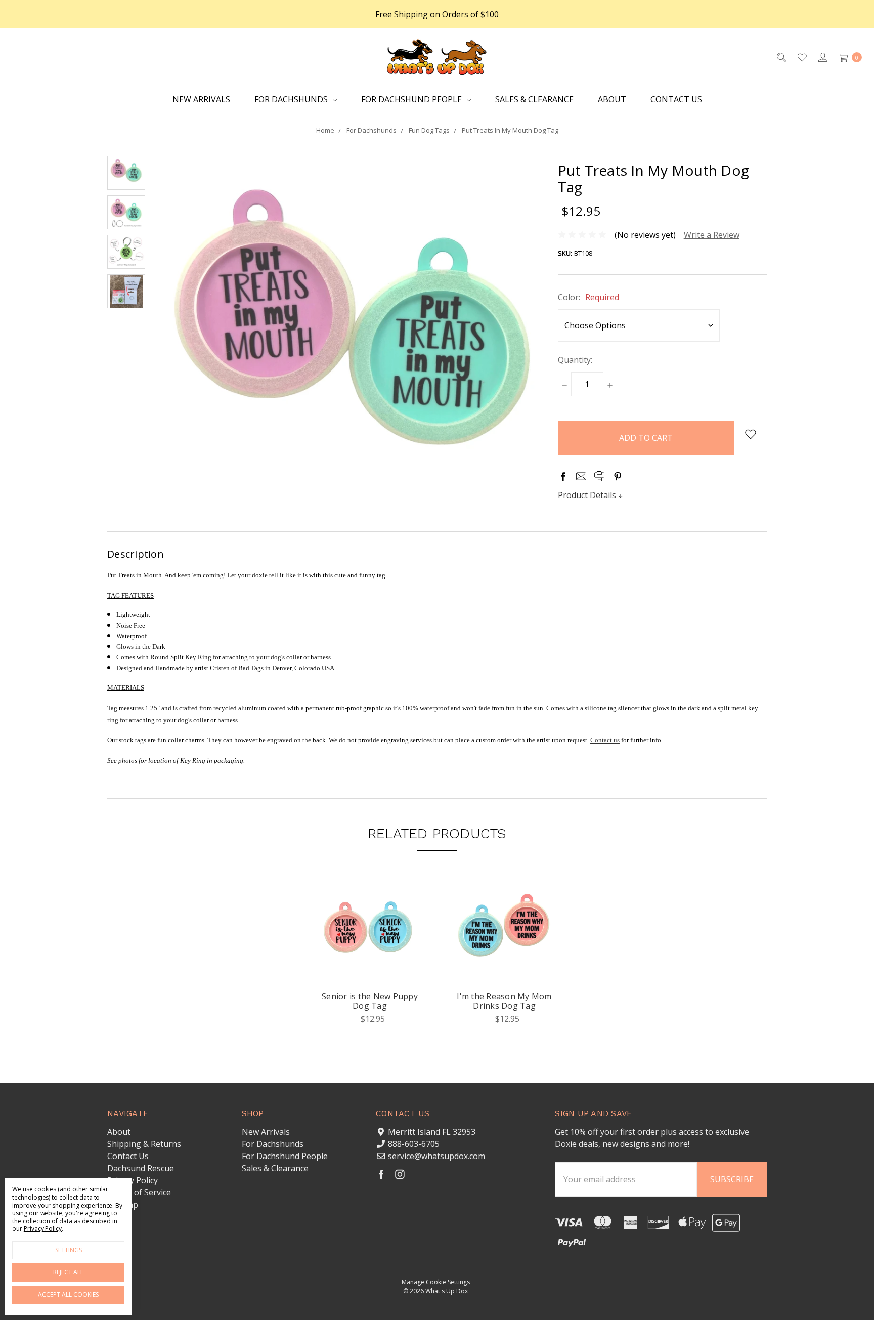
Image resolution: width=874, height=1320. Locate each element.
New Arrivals (201, 99)
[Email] (581, 476)
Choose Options (369, 969)
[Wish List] (801, 57)
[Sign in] (822, 57)
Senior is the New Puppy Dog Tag (370, 1001)
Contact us (605, 740)
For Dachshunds (292, 99)
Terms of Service (139, 1192)
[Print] (599, 476)
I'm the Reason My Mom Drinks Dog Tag (504, 1001)
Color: (588, 297)
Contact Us (676, 99)
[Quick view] (402, 904)
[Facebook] (563, 476)
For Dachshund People (412, 99)
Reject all (68, 1272)
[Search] (780, 57)
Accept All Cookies (68, 1294)
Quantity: (575, 359)
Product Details (588, 495)
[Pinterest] (618, 476)
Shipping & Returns (144, 1143)
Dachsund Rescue (140, 1168)
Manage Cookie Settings (436, 1281)
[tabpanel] (369, 960)
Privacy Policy (132, 1180)
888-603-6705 (414, 1143)
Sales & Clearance (534, 99)
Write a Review (711, 234)
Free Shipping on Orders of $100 (437, 14)
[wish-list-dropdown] (750, 434)
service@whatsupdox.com (436, 1156)
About (612, 99)
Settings (68, 1250)
